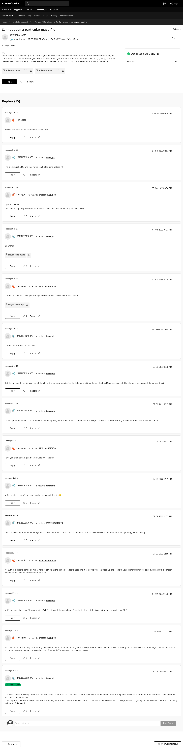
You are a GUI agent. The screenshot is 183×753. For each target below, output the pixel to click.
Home (4, 22)
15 (13, 630)
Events (37, 15)
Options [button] (176, 29)
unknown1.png (13, 70)
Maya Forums (35, 22)
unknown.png (45, 70)
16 (13, 670)
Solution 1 (131, 61)
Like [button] (21, 81)
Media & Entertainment (18, 22)
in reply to (45, 157)
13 (13, 553)
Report (30, 81)
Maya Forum (48, 22)
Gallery (54, 15)
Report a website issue (167, 743)
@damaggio (20, 703)
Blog (29, 15)
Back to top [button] (13, 744)
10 (13, 441)
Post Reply (168, 723)
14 (13, 593)
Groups (45, 15)
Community (7, 15)
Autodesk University (68, 15)
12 (13, 515)
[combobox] (47, 3)
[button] (180, 37)
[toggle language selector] (164, 3)
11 (13, 478)
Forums (20, 15)
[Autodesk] (10, 3)
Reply (9, 81)
